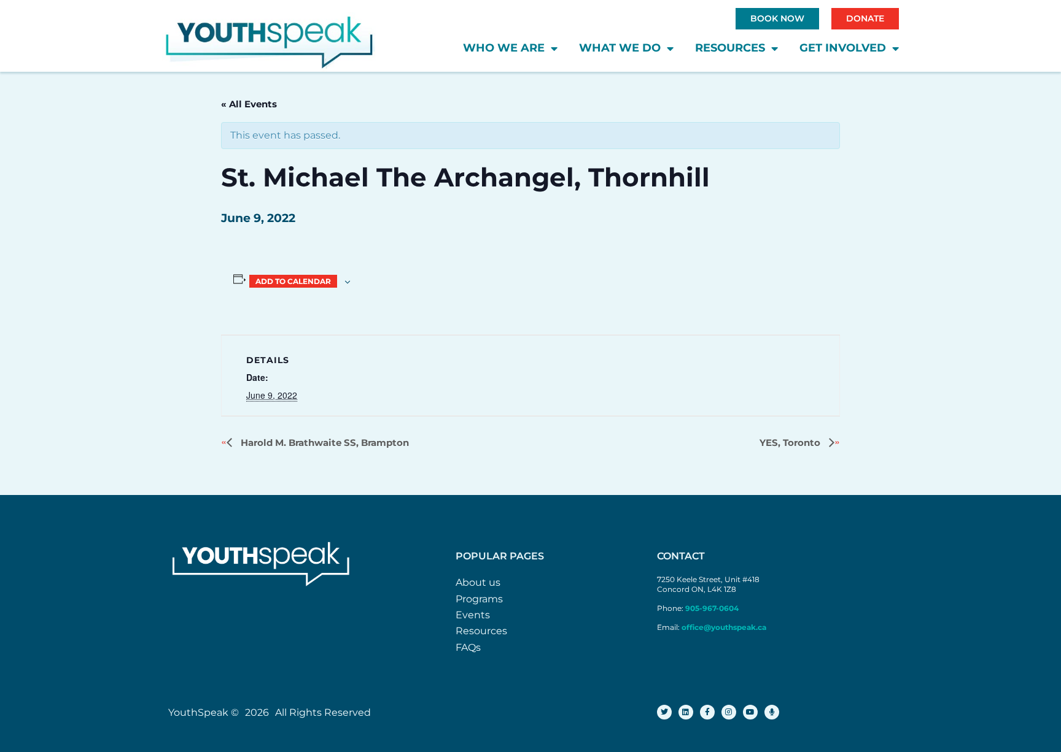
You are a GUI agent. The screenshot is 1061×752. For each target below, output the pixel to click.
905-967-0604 (712, 608)
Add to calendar (293, 281)
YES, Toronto (791, 442)
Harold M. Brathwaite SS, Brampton (323, 442)
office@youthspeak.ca (724, 627)
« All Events (249, 104)
